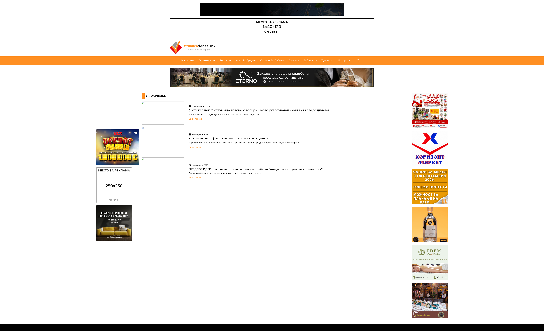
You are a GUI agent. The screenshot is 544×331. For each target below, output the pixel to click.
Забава (308, 60)
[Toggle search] (358, 60)
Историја (344, 60)
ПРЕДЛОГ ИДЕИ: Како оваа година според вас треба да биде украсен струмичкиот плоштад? (256, 169)
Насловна (187, 60)
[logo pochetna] (192, 47)
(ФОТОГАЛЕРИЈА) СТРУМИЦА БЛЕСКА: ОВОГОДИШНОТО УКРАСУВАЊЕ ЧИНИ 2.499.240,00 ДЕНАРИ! (259, 110)
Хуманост (327, 60)
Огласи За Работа (272, 60)
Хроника (293, 60)
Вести (223, 60)
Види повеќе (195, 119)
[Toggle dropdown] (214, 60)
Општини (205, 60)
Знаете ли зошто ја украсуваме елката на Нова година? (228, 138)
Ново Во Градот (245, 60)
